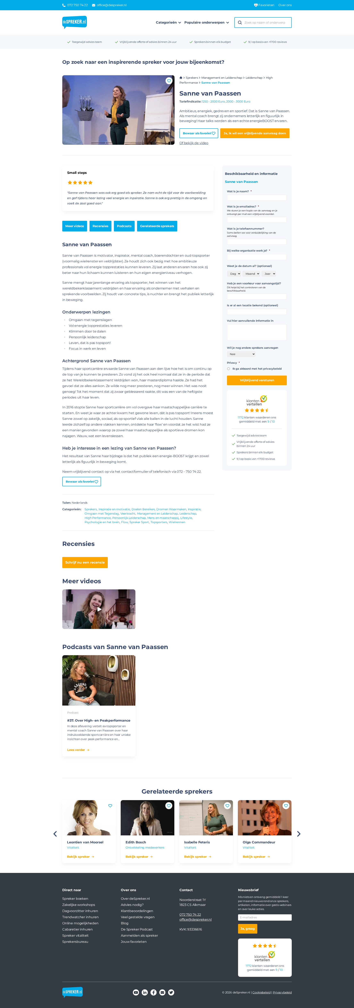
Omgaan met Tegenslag (102, 513)
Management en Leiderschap (221, 78)
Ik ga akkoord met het (257, 368)
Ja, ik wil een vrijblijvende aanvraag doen (255, 133)
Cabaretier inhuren (77, 929)
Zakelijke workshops (78, 905)
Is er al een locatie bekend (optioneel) (252, 305)
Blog (124, 923)
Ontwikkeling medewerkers (145, 847)
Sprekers (192, 78)
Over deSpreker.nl (135, 899)
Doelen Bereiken (143, 509)
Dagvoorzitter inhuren (80, 911)
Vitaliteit (73, 847)
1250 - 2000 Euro (213, 101)
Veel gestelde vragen (138, 917)
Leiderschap (254, 78)
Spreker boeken (75, 899)
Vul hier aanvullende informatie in (250, 320)
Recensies (100, 226)
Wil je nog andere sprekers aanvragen (252, 347)
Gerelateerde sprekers (157, 226)
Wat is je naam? (239, 191)
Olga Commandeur (259, 842)
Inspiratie (194, 509)
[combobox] (267, 23)
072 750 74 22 (190, 915)
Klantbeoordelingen (137, 911)
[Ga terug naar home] (74, 22)
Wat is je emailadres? (243, 206)
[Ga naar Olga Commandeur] (265, 817)
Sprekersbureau (75, 942)
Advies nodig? (132, 905)
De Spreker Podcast (137, 929)
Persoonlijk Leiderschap (128, 518)
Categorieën (166, 22)
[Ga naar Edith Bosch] (147, 817)
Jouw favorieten (134, 942)
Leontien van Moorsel (85, 842)
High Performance (98, 518)
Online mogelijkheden (80, 923)
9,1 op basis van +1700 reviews (267, 41)
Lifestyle (186, 518)
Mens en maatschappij (163, 518)
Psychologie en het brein (102, 522)
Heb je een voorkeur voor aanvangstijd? (254, 283)
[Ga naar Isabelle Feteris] (206, 817)
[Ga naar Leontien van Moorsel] (89, 817)
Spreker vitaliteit (75, 935)
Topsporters (159, 522)
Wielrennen (177, 522)
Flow (124, 522)
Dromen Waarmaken (171, 509)
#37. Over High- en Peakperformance (98, 720)
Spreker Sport (139, 522)
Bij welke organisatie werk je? (248, 250)
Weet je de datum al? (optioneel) (249, 266)
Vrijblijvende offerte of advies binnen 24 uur (148, 41)
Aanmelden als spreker (139, 935)
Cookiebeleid (261, 992)
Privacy (233, 362)
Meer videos (74, 226)
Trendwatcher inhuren (80, 917)
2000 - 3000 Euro (238, 101)
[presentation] (55, 834)
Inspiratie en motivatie (114, 509)
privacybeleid (272, 368)
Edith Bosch (136, 842)
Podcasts (124, 226)
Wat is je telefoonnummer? (245, 228)
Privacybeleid (282, 992)
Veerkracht (127, 513)
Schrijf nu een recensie (85, 562)
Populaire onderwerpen (204, 22)
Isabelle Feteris (197, 842)
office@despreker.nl (195, 919)
